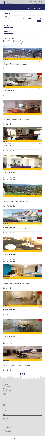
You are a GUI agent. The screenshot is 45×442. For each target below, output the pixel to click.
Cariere (34, 8)
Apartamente (5, 416)
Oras (24, 18)
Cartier (5, 21)
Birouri (4, 421)
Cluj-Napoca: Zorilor (6, 433)
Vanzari (4, 407)
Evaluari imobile (34, 5)
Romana (4, 404)
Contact (38, 8)
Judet (5, 18)
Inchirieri (4, 410)
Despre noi (28, 8)
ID (24, 21)
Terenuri (4, 422)
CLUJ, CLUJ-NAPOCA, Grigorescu (9, 63)
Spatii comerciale (5, 418)
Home (6, 5)
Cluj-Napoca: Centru (6, 426)
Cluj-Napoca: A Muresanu (7, 430)
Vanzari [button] (11, 5)
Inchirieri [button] (17, 5)
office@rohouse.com (38, 3)
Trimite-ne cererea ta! (8, 33)
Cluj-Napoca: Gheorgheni (7, 431)
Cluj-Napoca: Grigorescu (7, 428)
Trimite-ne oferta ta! (8, 27)
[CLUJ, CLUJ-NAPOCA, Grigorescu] (22, 58)
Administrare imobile (25, 5)
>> (24, 374)
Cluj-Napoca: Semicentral (7, 427)
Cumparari (4, 409)
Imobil (24, 16)
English (7, 404)
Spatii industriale (5, 419)
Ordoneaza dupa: (31, 40)
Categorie (5, 16)
